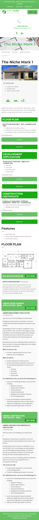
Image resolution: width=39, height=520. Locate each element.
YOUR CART (19, 7)
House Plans (15, 52)
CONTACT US (28, 7)
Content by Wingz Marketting (22, 516)
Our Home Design (6, 52)
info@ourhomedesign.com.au (22, 28)
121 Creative (14, 514)
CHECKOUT (10, 7)
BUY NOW (30, 276)
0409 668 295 (23, 26)
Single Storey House (25, 52)
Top (37, 518)
